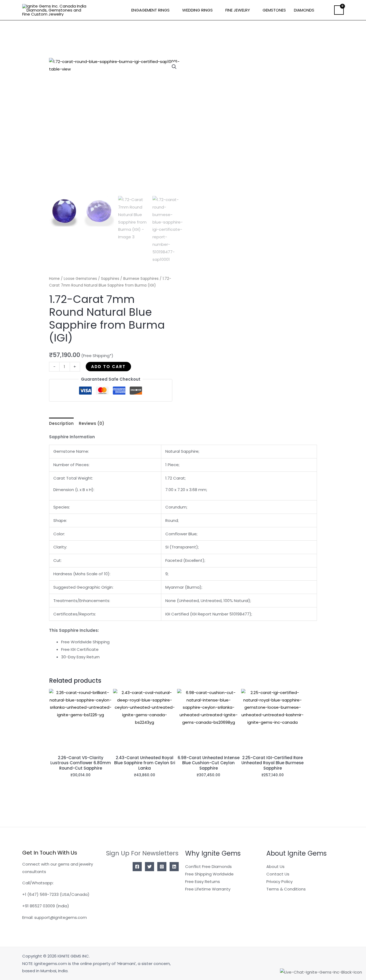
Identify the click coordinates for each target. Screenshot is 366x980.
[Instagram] (161, 866)
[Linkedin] (174, 866)
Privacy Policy (279, 881)
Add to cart (108, 366)
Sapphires (110, 278)
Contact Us (277, 874)
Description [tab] (61, 423)
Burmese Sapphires (141, 278)
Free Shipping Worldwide (209, 874)
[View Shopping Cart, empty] (339, 10)
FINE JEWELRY (237, 10)
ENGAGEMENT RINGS (150, 10)
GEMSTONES (274, 10)
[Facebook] (137, 866)
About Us (275, 866)
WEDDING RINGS (197, 10)
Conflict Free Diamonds (208, 866)
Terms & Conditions (286, 889)
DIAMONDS (304, 10)
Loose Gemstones (80, 278)
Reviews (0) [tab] (91, 423)
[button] (326, 10)
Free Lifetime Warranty (207, 889)
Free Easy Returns (202, 881)
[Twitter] (149, 866)
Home (54, 278)
